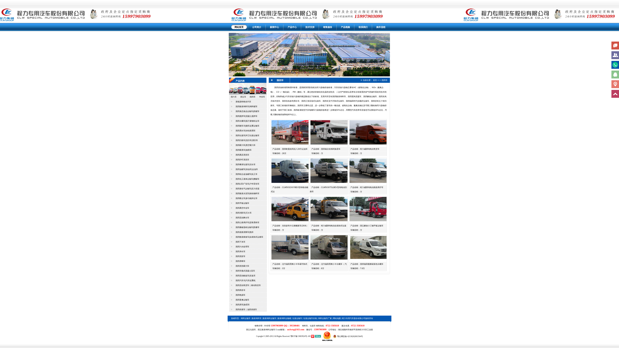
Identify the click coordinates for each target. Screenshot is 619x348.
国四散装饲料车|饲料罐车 (246, 106)
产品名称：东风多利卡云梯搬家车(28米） (290, 226)
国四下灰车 (240, 242)
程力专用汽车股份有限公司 (353, 318)
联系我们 (363, 27)
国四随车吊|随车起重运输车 (247, 126)
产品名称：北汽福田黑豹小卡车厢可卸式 (289, 264)
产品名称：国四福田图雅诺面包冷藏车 (366, 264)
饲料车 (305, 326)
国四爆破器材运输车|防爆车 (247, 227)
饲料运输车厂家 (325, 318)
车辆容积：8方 (317, 268)
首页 (375, 80)
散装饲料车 (256, 318)
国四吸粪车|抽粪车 (244, 150)
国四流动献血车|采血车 (245, 276)
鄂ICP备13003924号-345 (300, 336)
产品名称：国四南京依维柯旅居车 (325, 149)
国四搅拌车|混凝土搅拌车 (246, 116)
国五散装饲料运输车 (266, 330)
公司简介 (256, 27)
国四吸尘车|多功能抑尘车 (246, 198)
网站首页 (239, 27)
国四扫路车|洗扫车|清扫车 (247, 140)
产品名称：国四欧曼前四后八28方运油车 (290, 149)
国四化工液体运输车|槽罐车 (247, 179)
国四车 (252, 97)
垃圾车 (313, 326)
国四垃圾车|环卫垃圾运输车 (247, 135)
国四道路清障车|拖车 (245, 232)
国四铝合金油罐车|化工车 (246, 174)
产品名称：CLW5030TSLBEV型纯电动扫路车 (328, 189)
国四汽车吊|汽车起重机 (245, 280)
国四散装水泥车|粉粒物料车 (247, 193)
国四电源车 (240, 295)
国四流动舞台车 (242, 218)
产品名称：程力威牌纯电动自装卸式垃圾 (328, 226)
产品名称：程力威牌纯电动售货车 (364, 149)
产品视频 (345, 27)
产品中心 (292, 27)
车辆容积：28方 (279, 153)
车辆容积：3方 (278, 268)
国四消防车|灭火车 (244, 213)
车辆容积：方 (317, 153)
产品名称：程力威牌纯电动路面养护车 (366, 187)
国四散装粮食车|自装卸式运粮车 (249, 237)
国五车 (243, 97)
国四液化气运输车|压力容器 (247, 189)
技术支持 (309, 27)
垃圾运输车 (297, 318)
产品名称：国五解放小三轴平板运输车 (366, 226)
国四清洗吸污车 (242, 266)
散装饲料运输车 (269, 318)
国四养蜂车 (240, 261)
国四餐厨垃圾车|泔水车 (245, 164)
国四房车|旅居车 (243, 305)
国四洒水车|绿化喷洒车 (245, 131)
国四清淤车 (240, 256)
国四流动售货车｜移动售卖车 (248, 285)
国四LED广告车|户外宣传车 (247, 184)
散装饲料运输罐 (284, 318)
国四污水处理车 (242, 247)
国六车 (234, 97)
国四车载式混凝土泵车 (245, 271)
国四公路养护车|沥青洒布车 (248, 222)
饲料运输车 (246, 318)
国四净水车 (240, 251)
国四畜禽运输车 (242, 300)
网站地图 (337, 318)
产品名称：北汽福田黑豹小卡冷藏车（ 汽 (329, 264)
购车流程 (380, 27)
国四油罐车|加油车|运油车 (247, 169)
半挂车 (262, 97)
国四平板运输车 (242, 203)
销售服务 (327, 27)
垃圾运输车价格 (310, 318)
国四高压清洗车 (242, 155)
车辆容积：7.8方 (357, 268)
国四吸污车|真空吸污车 (245, 145)
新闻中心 (274, 27)
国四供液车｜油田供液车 (246, 309)
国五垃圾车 (251, 330)
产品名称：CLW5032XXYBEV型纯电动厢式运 (289, 189)
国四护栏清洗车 (242, 160)
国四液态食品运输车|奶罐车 (247, 111)
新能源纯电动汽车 (243, 102)
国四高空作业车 (242, 208)
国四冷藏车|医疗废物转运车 (247, 121)
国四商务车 (240, 290)
